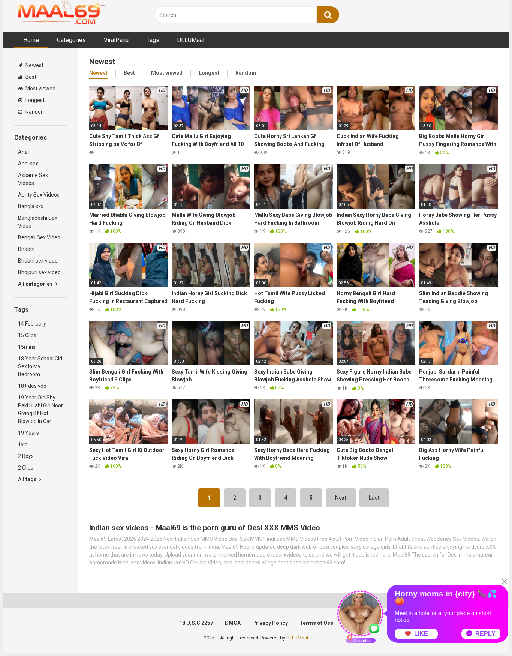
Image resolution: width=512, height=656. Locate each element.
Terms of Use (316, 623)
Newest (33, 65)
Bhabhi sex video (38, 261)
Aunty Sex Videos (39, 195)
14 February (32, 324)
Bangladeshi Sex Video (37, 222)
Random (35, 112)
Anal (23, 152)
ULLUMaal (190, 40)
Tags (153, 40)
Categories (71, 40)
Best (30, 77)
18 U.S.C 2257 (196, 623)
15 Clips (27, 335)
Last (374, 498)
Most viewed (39, 89)
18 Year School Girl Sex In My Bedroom (40, 366)
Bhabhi (26, 249)
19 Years (28, 433)
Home (31, 40)
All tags (28, 479)
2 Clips (25, 468)
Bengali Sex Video (39, 237)
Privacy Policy (270, 623)
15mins (27, 347)
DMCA (233, 623)
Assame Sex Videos (33, 179)
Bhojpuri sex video (39, 272)
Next (340, 498)
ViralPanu (116, 40)
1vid (23, 444)
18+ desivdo (32, 386)
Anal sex (28, 164)
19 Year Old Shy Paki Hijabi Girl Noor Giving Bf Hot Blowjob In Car (40, 409)
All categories (36, 284)
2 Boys (26, 456)
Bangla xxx (30, 206)
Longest (34, 100)
